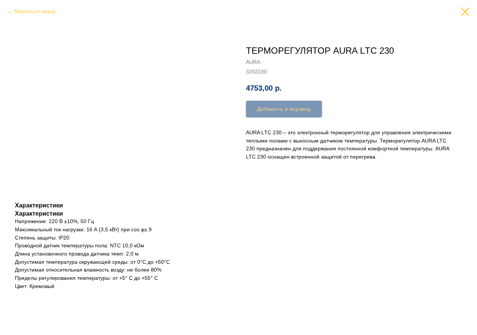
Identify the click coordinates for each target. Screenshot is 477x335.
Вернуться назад (34, 11)
